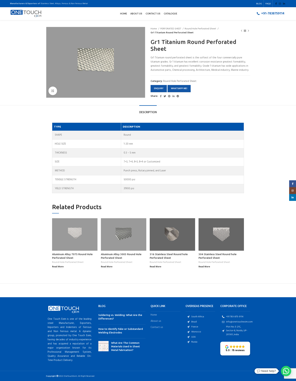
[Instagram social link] (280, 3)
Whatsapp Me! (179, 88)
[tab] (148, 110)
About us (156, 321)
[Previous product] (241, 31)
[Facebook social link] (276, 3)
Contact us (157, 327)
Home (154, 29)
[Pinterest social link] (169, 96)
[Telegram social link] (178, 96)
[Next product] (248, 31)
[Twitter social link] (165, 96)
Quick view (95, 224)
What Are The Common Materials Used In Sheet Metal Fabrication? (125, 346)
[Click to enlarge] (52, 91)
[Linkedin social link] (284, 3)
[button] (235, 348)
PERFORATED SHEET (171, 29)
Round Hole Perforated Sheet (201, 29)
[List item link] (270, 13)
